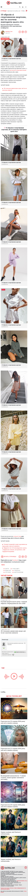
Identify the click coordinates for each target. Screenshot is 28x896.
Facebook (15, 560)
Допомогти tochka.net (14, 11)
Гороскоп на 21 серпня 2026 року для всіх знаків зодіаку (13, 749)
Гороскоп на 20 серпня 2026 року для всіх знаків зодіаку (13, 806)
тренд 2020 (17, 570)
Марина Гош (8, 31)
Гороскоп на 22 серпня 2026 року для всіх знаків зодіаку (13, 722)
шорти (7, 568)
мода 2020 (8, 570)
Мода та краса (5, 38)
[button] (22, 7)
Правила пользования (5, 888)
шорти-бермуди (18, 572)
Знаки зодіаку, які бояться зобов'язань (11, 833)
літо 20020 (8, 572)
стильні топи (17, 536)
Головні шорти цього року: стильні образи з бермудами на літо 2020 (14, 602)
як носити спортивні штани (18, 70)
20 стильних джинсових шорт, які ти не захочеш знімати (13, 632)
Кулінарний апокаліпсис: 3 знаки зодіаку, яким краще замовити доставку (13, 777)
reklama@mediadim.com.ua (22, 880)
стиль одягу (15, 568)
